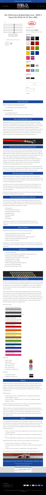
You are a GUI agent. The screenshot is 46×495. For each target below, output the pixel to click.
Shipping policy (23, 491)
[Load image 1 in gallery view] (7, 43)
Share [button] (28, 93)
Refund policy (27, 490)
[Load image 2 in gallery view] (11, 43)
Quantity (27, 87)
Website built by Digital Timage (19, 490)
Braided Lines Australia (10, 490)
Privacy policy (33, 490)
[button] (2, 6)
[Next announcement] (43, 1)
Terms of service (39, 490)
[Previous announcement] (2, 1)
